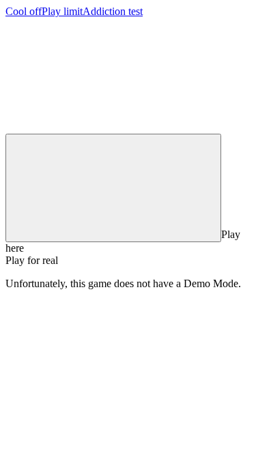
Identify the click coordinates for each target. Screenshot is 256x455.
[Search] (113, 188)
